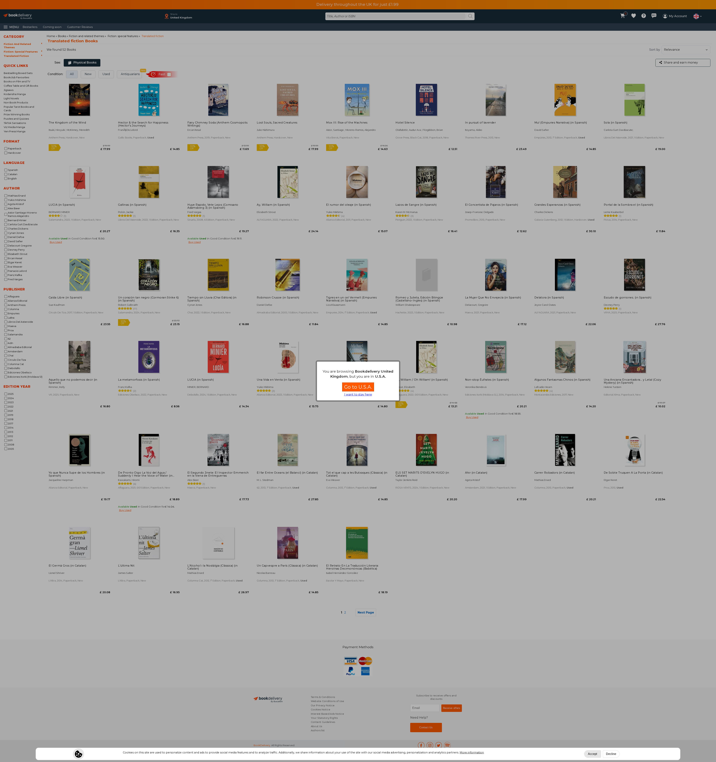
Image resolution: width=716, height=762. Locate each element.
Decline (611, 753)
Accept (592, 753)
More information (472, 752)
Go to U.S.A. (358, 387)
